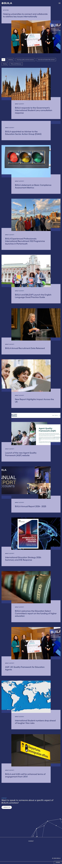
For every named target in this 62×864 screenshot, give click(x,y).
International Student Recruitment (46, 59)
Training (5, 63)
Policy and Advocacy (16, 63)
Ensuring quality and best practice (25, 59)
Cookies (58, 862)
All (3, 59)
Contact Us (6, 807)
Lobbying (10, 59)
